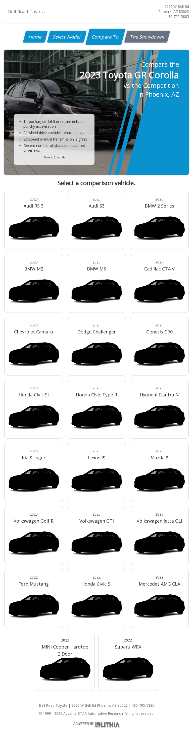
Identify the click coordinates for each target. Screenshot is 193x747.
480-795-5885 (177, 16)
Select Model (66, 37)
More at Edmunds (54, 157)
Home (35, 37)
